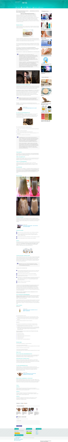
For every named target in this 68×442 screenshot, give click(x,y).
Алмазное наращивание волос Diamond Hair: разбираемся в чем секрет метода (18, 413)
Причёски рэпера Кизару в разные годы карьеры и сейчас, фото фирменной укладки (30, 413)
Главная (18, 7)
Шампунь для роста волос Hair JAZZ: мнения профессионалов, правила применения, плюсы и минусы (36, 413)
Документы (36, 7)
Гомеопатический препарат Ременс (45, 112)
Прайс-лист (30, 7)
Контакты (41, 7)
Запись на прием (29, 433)
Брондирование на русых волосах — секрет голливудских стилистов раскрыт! (24, 413)
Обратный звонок (17, 433)
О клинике (24, 7)
